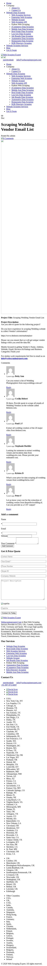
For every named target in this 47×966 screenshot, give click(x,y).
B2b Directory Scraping (16, 670)
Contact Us (16, 10)
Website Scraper (18, 20)
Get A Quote (11, 50)
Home (8, 3)
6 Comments (8, 138)
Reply (8, 387)
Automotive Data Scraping (22, 38)
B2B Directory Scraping (21, 43)
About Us (15, 8)
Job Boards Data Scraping (22, 36)
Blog (8, 48)
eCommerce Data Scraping (22, 27)
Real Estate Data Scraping (22, 31)
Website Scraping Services (17, 45)
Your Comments (8, 543)
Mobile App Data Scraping (22, 29)
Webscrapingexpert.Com (11, 622)
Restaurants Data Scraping (22, 41)
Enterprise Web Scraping (21, 17)
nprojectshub (8, 60)
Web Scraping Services (21, 15)
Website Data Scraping (15, 13)
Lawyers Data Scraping (21, 34)
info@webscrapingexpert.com (28, 60)
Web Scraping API (19, 22)
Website (4, 536)
